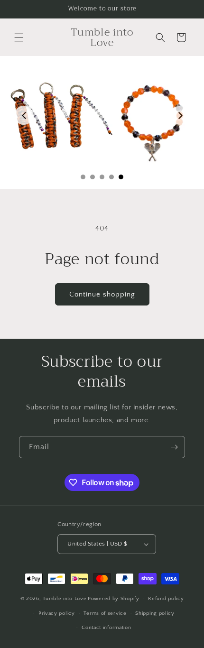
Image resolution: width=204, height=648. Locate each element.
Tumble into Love (64, 599)
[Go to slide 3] (102, 177)
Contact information (106, 627)
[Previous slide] (23, 115)
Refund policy (166, 599)
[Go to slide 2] (92, 177)
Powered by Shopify (113, 599)
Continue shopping (102, 294)
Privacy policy (56, 613)
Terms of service (104, 613)
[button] (19, 37)
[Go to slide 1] (83, 177)
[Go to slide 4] (111, 177)
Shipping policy (155, 613)
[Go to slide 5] (121, 177)
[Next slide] (180, 115)
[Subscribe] (174, 447)
